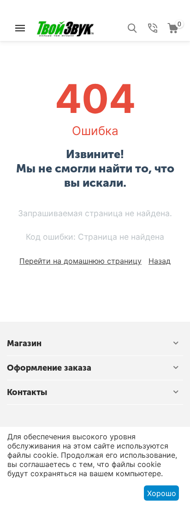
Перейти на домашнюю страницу (80, 261)
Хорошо (161, 493)
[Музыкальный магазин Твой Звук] (65, 27)
